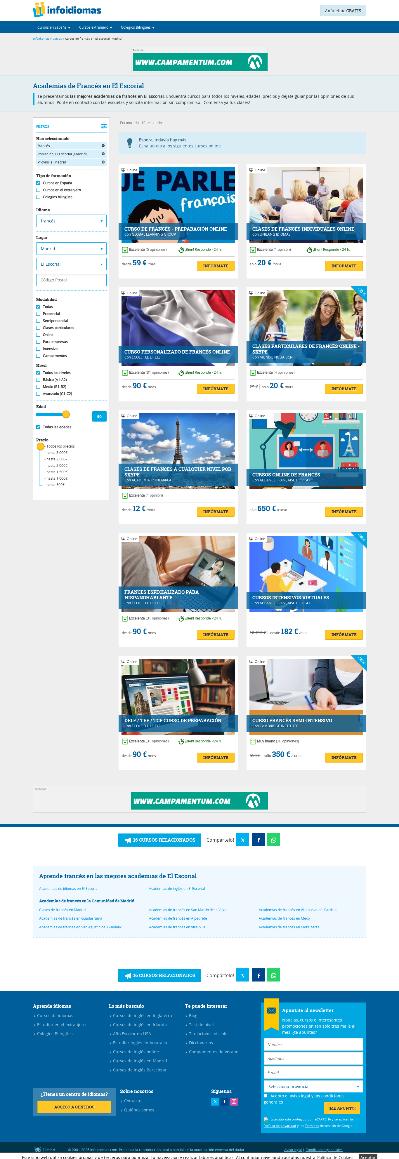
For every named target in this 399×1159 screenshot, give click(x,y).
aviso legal (300, 1096)
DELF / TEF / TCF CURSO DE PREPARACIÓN (172, 720)
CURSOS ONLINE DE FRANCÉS (286, 475)
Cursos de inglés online (135, 1051)
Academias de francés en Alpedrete (178, 918)
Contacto (132, 1101)
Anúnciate (343, 10)
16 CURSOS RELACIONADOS (163, 840)
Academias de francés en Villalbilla (177, 927)
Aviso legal (293, 1149)
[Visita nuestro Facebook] (224, 1102)
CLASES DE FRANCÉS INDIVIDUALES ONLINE (303, 229)
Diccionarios (200, 1042)
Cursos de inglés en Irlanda (139, 1024)
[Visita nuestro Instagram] (234, 1102)
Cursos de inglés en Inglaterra (142, 1015)
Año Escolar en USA (131, 1033)
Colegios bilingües (57, 196)
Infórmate (215, 266)
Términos (312, 1125)
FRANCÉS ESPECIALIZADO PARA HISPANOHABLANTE (161, 595)
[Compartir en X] (242, 839)
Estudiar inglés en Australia (139, 1042)
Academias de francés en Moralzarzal (289, 927)
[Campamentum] (201, 69)
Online (48, 334)
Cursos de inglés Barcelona (139, 1070)
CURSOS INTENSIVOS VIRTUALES (290, 598)
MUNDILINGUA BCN (276, 357)
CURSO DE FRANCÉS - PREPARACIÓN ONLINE (175, 229)
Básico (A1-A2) (55, 379)
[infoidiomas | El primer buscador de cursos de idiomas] (67, 10)
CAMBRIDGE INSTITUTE (279, 725)
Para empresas (55, 341)
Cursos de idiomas (54, 1015)
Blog (192, 1015)
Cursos (57, 39)
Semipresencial (55, 320)
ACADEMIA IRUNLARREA (151, 480)
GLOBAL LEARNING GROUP (154, 234)
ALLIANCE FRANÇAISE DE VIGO (285, 480)
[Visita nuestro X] (215, 1102)
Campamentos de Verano (213, 1051)
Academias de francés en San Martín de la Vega (188, 909)
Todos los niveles (57, 372)
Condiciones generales (324, 1149)
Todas (48, 306)
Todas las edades (57, 426)
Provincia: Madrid (52, 162)
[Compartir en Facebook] (258, 839)
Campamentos (55, 355)
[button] (54, 27)
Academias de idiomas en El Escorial (68, 888)
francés (44, 145)
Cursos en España (57, 182)
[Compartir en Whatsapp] (273, 839)
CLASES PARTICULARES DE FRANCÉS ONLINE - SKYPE (306, 349)
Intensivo (50, 348)
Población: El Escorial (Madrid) (62, 154)
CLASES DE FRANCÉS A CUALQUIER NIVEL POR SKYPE (177, 472)
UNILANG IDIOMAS (275, 234)
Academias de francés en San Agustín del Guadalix (80, 927)
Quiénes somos (138, 1110)
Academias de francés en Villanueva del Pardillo (297, 909)
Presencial (51, 313)
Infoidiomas (41, 39)
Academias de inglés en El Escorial (177, 888)
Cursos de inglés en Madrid (139, 1061)
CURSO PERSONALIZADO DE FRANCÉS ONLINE (177, 352)
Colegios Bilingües (54, 1033)
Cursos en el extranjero (62, 189)
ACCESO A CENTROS (74, 1107)
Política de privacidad (280, 1125)
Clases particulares (58, 327)
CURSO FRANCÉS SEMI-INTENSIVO (292, 720)
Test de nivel (201, 1024)
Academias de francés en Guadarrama (70, 918)
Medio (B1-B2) (54, 386)
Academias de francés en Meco (284, 918)
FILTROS (42, 126)
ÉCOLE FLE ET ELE (146, 357)
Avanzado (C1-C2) (57, 393)
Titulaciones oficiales (209, 1033)
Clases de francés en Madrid (62, 909)
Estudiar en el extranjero (61, 1024)
